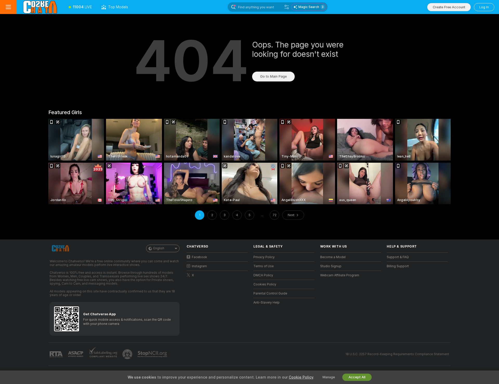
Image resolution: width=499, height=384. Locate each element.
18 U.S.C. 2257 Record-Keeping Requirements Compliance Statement (397, 354)
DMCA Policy (263, 275)
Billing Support (398, 266)
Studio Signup (331, 266)
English (158, 248)
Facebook (199, 257)
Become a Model (333, 257)
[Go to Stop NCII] (152, 354)
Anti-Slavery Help (266, 302)
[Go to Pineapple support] (127, 354)
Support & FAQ (398, 257)
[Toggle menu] (8, 7)
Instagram (199, 266)
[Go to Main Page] (40, 7)
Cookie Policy (301, 377)
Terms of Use (263, 266)
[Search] (286, 7)
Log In (484, 7)
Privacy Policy (264, 257)
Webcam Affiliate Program (339, 275)
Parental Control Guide (270, 293)
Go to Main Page (273, 76)
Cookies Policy (264, 284)
